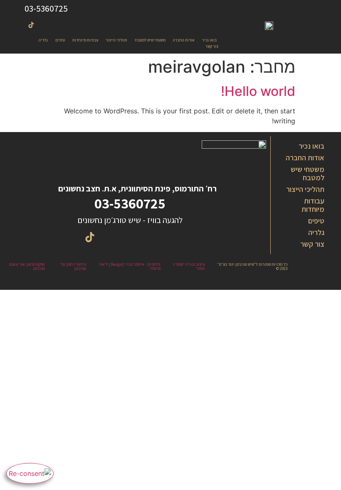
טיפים (316, 220)
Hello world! (258, 91)
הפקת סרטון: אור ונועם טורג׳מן (27, 266)
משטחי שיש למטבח (307, 173)
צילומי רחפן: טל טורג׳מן (73, 266)
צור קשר (312, 244)
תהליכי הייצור (305, 189)
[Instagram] (84, 25)
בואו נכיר (311, 146)
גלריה (316, 232)
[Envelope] (57, 25)
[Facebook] (71, 25)
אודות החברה (305, 157)
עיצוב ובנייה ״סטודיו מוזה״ (189, 266)
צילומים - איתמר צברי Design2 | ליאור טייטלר (130, 266)
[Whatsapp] (44, 25)
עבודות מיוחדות (312, 205)
